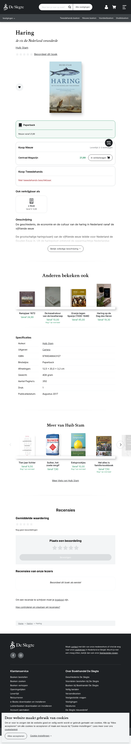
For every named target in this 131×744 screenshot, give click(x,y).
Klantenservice (19, 671)
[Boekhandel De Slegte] (14, 7)
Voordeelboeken (106, 18)
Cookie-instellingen (40, 736)
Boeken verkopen (19, 685)
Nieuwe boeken (89, 18)
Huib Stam (22, 47)
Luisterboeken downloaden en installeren (31, 706)
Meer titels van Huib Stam (65, 480)
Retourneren (16, 697)
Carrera (46, 349)
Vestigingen (71, 701)
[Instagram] (21, 655)
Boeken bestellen (19, 677)
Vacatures (70, 706)
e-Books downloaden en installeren (28, 701)
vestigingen (80, 649)
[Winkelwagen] (114, 7)
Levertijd (14, 693)
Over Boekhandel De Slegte (82, 671)
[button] (10, 445)
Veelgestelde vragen (109, 653)
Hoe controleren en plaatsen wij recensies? (38, 607)
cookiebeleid (11, 729)
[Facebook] (13, 655)
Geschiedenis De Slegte (77, 677)
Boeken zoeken (18, 681)
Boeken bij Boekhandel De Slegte (82, 685)
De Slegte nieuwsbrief (77, 710)
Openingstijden (17, 689)
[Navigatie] (124, 7)
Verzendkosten (73, 693)
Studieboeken (122, 18)
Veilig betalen (72, 689)
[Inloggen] (106, 7)
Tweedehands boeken (70, 18)
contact (74, 646)
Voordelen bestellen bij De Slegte (82, 681)
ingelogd (59, 599)
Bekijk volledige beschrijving (64, 248)
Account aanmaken (19, 710)
